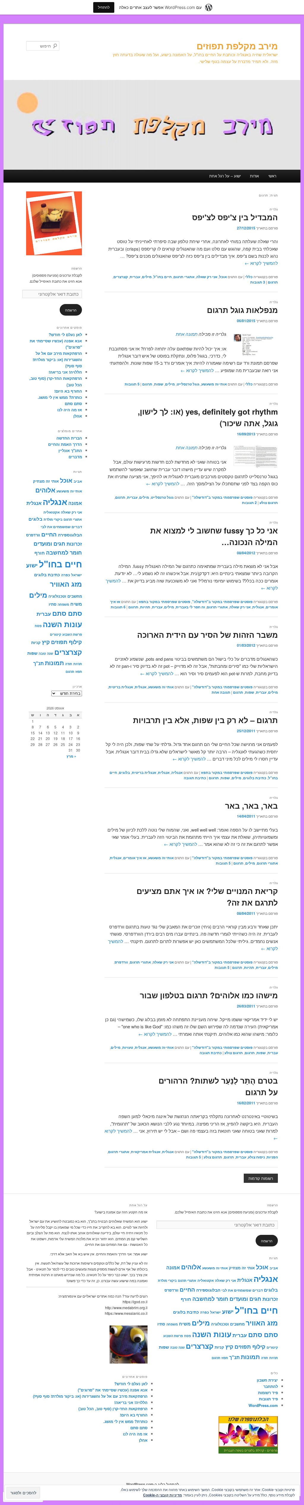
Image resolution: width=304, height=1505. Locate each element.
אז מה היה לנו (69, 410)
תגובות (257, 282)
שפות (158, 384)
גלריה (274, 209)
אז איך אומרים (134, 857)
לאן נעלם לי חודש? (65, 334)
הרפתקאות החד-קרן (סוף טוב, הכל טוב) (113, 1408)
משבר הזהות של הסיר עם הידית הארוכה (207, 634)
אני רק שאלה (206, 276)
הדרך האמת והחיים (65, 444)
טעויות (127, 1047)
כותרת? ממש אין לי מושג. (60, 397)
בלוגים (124, 772)
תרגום (273, 282)
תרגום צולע (268, 502)
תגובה (221, 692)
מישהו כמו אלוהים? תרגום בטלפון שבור (209, 995)
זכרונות (74, 543)
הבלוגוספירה (70, 535)
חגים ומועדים (49, 543)
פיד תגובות (268, 1399)
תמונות (54, 662)
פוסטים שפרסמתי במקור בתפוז (164, 601)
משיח (76, 604)
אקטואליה (51, 512)
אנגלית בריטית (121, 686)
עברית (135, 276)
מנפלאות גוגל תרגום (242, 309)
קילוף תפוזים (66, 642)
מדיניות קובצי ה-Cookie (162, 1495)
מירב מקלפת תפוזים (237, 45)
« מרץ (71, 756)
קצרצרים (120, 276)
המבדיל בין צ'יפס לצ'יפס (235, 217)
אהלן (77, 416)
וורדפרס (121, 962)
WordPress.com (263, 1405)
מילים (147, 276)
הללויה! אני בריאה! (65, 372)
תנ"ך (38, 663)
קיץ (46, 642)
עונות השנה (62, 624)
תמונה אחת (186, 334)
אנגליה (177, 772)
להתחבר (270, 1386)
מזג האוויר (66, 584)
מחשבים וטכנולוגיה (65, 596)
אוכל (223, 276)
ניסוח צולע (256, 1157)
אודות (254, 176)
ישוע (32, 565)
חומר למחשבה (64, 552)
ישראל (76, 574)
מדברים (75, 456)
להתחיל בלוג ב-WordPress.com (152, 1484)
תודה (68, 664)
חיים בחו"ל (162, 276)
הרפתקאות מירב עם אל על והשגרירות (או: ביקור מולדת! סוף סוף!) (57, 359)
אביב (78, 481)
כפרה (65, 574)
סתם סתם (73, 403)
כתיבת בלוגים (254, 777)
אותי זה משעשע (214, 384)
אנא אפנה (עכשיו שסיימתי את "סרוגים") (113, 1390)
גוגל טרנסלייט (188, 384)
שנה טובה (46, 653)
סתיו (52, 604)
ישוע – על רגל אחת (225, 176)
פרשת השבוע (72, 634)
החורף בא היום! (68, 391)
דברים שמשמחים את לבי (61, 526)
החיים (49, 534)
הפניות (272, 1157)
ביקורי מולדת (53, 519)
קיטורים (55, 634)
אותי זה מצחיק (46, 481)
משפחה (63, 604)
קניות (36, 642)
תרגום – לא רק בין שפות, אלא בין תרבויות (205, 719)
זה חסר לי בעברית (190, 607)
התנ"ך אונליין (70, 450)
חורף (39, 553)
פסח (38, 625)
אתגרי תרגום (183, 276)
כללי (249, 276)
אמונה (75, 503)
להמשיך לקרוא (261, 263)
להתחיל (104, 7)
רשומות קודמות (260, 1178)
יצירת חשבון (267, 1380)
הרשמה (76, 268)
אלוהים (45, 490)
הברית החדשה (69, 438)
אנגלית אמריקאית (145, 1151)
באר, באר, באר (251, 805)
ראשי (272, 176)
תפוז (78, 671)
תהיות (145, 607)
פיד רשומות (268, 1392)
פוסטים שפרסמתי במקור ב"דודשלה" (222, 497)
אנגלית (258, 607)
